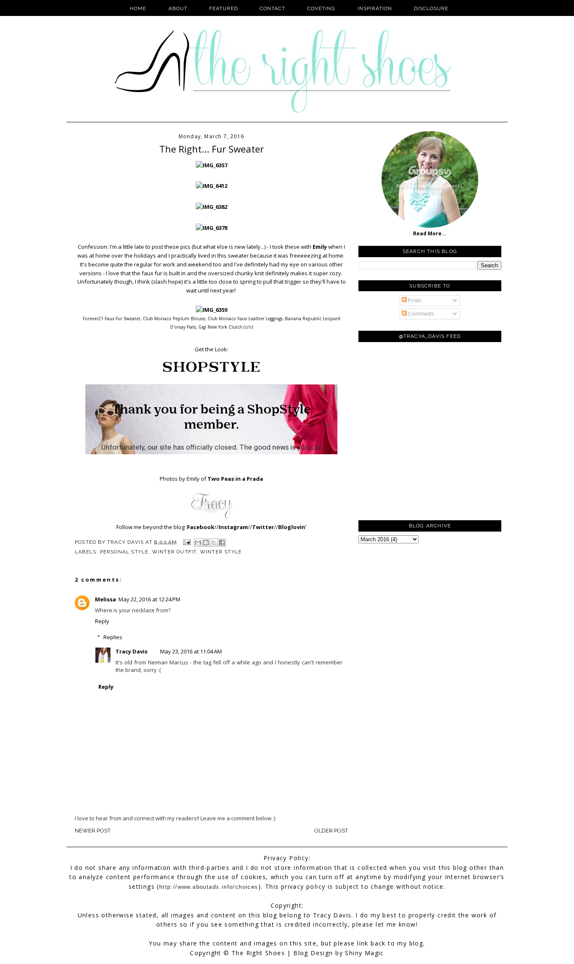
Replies (112, 637)
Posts (414, 300)
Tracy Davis (131, 651)
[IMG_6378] (211, 228)
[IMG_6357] (211, 165)
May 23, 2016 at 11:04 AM (191, 651)
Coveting (321, 8)
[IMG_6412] (211, 186)
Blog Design (313, 953)
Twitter (263, 527)
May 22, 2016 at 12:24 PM (149, 599)
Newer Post (93, 830)
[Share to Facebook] (222, 542)
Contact (272, 8)
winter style (221, 552)
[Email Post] (186, 542)
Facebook (200, 527)
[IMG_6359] (211, 309)
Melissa (105, 599)
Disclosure (431, 8)
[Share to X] (214, 542)
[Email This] (198, 542)
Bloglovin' (292, 527)
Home (138, 8)
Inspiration (375, 8)
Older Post (331, 830)
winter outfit (174, 552)
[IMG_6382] (211, 207)
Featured (223, 8)
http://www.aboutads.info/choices (208, 887)
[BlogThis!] (206, 542)
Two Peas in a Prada (235, 478)
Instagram (233, 527)
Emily (320, 246)
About (178, 8)
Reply (102, 621)
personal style (124, 552)
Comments (420, 313)
